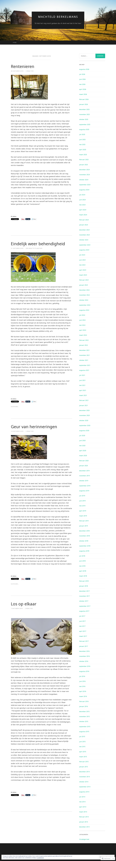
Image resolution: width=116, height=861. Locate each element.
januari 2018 (83, 586)
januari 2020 (83, 466)
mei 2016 (82, 686)
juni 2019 (82, 501)
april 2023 (82, 270)
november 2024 (84, 175)
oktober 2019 (83, 481)
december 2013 (84, 827)
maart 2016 (83, 696)
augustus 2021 (84, 370)
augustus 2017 (84, 611)
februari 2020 (84, 461)
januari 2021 (83, 405)
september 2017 (84, 606)
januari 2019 (83, 526)
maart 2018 (83, 576)
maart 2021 (83, 395)
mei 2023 (82, 265)
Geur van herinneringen (34, 426)
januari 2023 (83, 285)
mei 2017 (82, 626)
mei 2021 (82, 385)
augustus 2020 (84, 431)
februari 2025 (84, 160)
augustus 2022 (84, 310)
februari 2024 (84, 220)
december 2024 (84, 170)
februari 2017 (84, 641)
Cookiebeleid (40, 858)
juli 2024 (82, 195)
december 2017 (84, 591)
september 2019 (84, 486)
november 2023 (84, 235)
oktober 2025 (83, 119)
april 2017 (82, 631)
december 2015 (84, 712)
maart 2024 (83, 215)
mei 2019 (82, 506)
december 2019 (84, 471)
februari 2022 (84, 340)
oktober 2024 (83, 180)
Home (15, 42)
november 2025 (84, 114)
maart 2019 (83, 516)
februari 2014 (84, 817)
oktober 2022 (83, 300)
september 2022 (84, 305)
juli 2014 (82, 797)
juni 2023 (82, 260)
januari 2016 (83, 706)
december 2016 (84, 651)
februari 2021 (84, 400)
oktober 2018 (83, 541)
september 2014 (84, 787)
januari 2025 (83, 165)
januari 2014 (83, 822)
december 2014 (84, 772)
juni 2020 (82, 441)
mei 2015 (82, 747)
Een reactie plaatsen (34, 248)
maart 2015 (83, 757)
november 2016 (84, 656)
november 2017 (84, 596)
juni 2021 (82, 380)
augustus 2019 (84, 491)
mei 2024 (82, 205)
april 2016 (82, 691)
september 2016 (84, 666)
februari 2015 (84, 762)
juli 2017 (82, 616)
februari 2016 (84, 701)
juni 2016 (82, 681)
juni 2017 (82, 621)
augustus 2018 (84, 551)
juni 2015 (82, 742)
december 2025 (84, 109)
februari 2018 (84, 581)
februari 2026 (84, 99)
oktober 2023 (83, 240)
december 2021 (84, 350)
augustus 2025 (84, 129)
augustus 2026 (84, 69)
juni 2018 (82, 561)
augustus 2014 (84, 792)
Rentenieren (22, 66)
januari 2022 (83, 345)
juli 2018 (82, 556)
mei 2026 (82, 84)
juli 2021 (82, 375)
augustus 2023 (84, 250)
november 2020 (84, 415)
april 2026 (82, 89)
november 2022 (84, 295)
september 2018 (84, 546)
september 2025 (84, 124)
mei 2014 (82, 802)
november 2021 (84, 355)
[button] (41, 636)
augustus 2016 (84, 671)
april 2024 (82, 210)
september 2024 (84, 185)
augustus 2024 (84, 190)
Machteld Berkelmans (58, 17)
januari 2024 (83, 225)
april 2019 (82, 511)
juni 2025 (82, 140)
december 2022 (84, 290)
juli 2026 (82, 74)
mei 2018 (82, 566)
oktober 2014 (83, 782)
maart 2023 (83, 275)
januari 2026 (83, 104)
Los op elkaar (23, 604)
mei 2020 (82, 446)
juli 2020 (82, 436)
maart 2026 (83, 94)
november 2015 (84, 716)
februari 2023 (84, 280)
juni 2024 (82, 200)
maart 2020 (83, 456)
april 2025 (82, 150)
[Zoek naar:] (92, 56)
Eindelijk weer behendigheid (38, 243)
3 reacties (30, 71)
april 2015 (82, 752)
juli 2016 (82, 676)
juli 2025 (82, 134)
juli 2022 (82, 315)
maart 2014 (83, 812)
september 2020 (84, 425)
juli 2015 (82, 737)
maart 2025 (83, 155)
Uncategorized (84, 839)
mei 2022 (82, 325)
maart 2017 (83, 636)
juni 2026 (82, 79)
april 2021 (82, 390)
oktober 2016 (83, 661)
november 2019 (84, 476)
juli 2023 (82, 255)
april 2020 (82, 451)
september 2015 (84, 727)
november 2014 (84, 777)
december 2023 (84, 230)
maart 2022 (83, 335)
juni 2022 (82, 320)
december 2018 (84, 531)
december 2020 (84, 410)
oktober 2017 (83, 601)
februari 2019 (84, 521)
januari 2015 (83, 767)
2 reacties (30, 431)
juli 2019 (82, 496)
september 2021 (84, 365)
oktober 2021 (83, 360)
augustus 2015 (84, 732)
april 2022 (82, 330)
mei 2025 (82, 145)
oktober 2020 (83, 420)
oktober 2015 (83, 721)
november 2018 (84, 536)
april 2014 (82, 807)
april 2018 (82, 571)
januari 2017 (83, 646)
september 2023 (84, 245)
